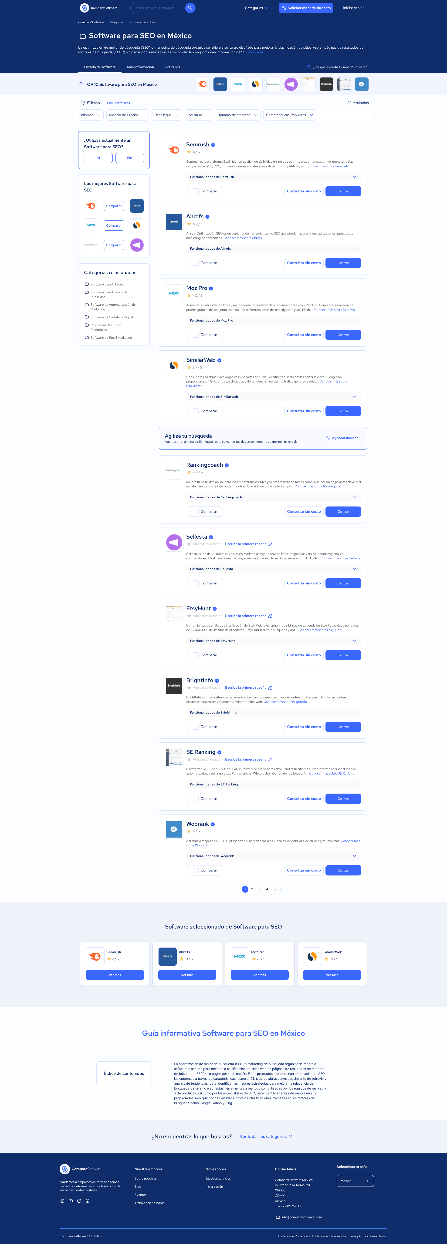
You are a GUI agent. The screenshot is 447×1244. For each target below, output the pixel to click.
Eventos (140, 1195)
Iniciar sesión (354, 7)
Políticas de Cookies (326, 1236)
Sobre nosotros (146, 1178)
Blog (138, 1186)
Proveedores (215, 1169)
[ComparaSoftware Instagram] (87, 1201)
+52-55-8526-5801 (289, 1206)
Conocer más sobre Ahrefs (243, 238)
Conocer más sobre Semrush (327, 166)
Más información (140, 67)
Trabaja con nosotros (149, 1203)
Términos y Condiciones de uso (365, 1236)
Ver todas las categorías (263, 1136)
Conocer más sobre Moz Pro (334, 310)
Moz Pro (196, 288)
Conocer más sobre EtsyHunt (319, 630)
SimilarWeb (201, 359)
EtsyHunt (198, 608)
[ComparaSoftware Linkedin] (62, 1201)
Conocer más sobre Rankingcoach (319, 486)
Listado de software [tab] (100, 67)
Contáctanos (285, 1169)
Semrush (197, 144)
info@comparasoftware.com (301, 1217)
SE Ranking (201, 751)
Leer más (256, 52)
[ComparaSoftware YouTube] (71, 1201)
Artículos (173, 67)
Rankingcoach (204, 464)
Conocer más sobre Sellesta (340, 558)
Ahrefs (195, 216)
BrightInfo (199, 680)
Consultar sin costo (304, 191)
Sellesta (196, 536)
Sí (98, 157)
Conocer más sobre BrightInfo (285, 702)
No (129, 157)
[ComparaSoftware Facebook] (79, 1201)
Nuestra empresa (149, 1169)
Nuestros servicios (218, 1178)
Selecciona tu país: (352, 1166)
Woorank (197, 823)
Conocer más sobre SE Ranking (331, 773)
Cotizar (343, 191)
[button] (273, 176)
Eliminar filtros (118, 103)
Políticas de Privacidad (294, 1236)
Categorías (254, 8)
